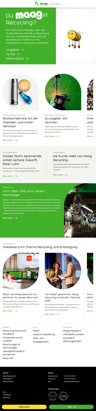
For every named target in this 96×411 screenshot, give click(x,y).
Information (67, 327)
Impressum (6, 397)
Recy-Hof (8, 358)
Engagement (41, 341)
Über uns (38, 338)
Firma (35, 327)
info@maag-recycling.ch (72, 381)
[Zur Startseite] (48, 3)
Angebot (6, 327)
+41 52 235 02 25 (69, 379)
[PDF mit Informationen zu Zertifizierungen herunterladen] (58, 400)
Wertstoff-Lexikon (73, 334)
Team (36, 330)
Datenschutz (7, 395)
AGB (4, 392)
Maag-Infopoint (72, 330)
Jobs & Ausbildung (44, 334)
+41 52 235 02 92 (69, 376)
